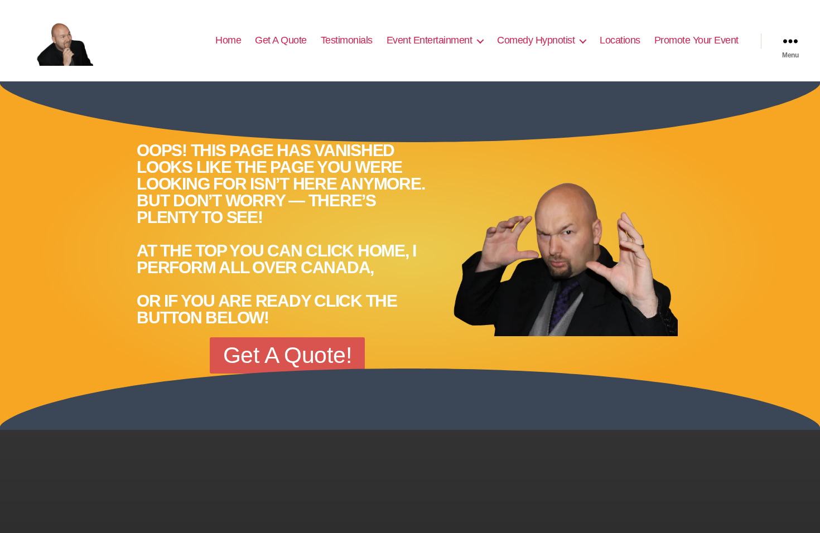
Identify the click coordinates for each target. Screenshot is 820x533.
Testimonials (347, 40)
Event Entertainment (429, 40)
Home (228, 40)
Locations (620, 40)
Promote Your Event (696, 40)
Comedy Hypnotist (536, 40)
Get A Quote (281, 40)
